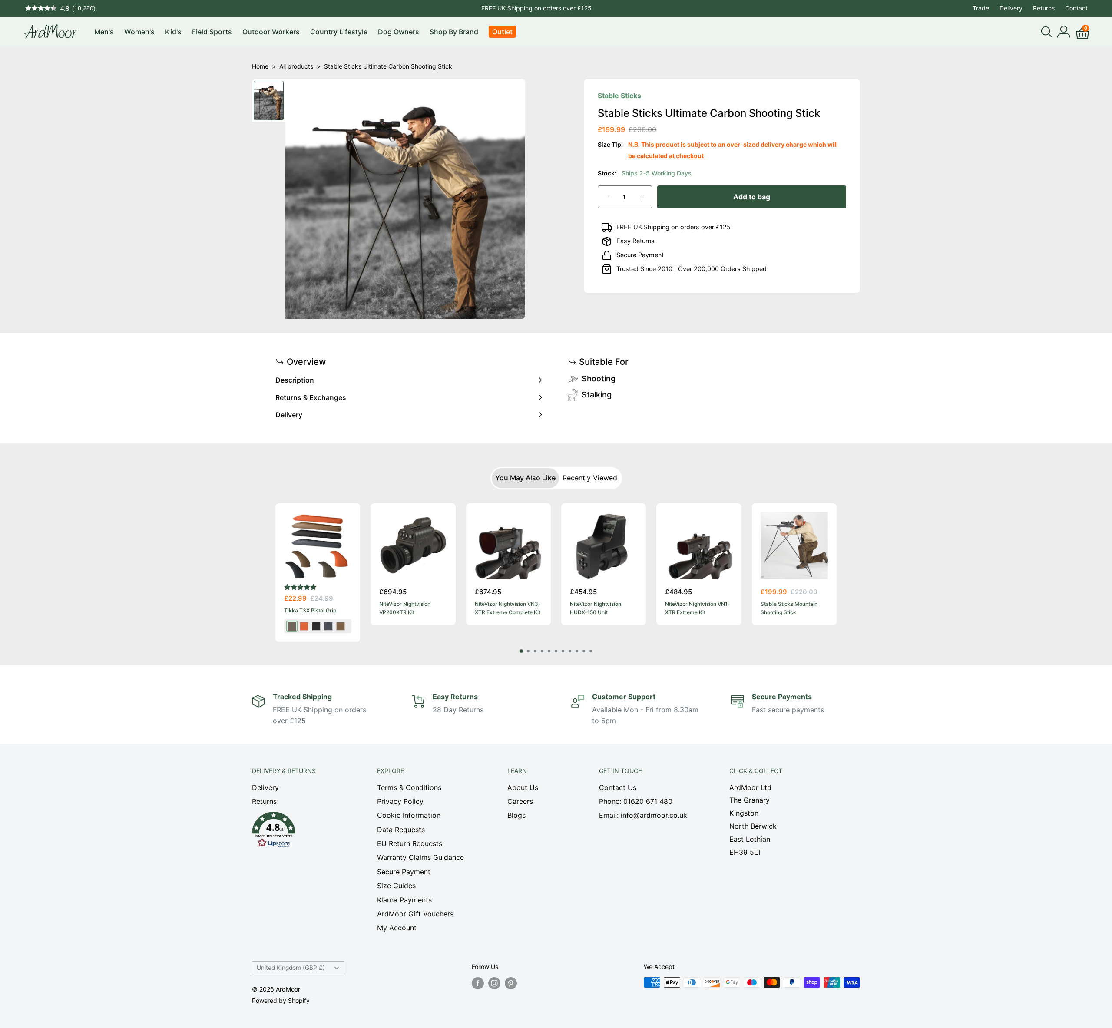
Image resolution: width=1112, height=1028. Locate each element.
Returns (1044, 8)
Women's (139, 31)
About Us (522, 787)
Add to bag (751, 196)
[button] (299, 832)
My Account (397, 927)
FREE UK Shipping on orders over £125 (536, 8)
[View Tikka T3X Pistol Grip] (317, 545)
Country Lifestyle (338, 31)
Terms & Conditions (409, 787)
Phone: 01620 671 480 (635, 801)
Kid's (173, 31)
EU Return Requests (409, 843)
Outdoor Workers (271, 31)
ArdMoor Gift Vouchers (415, 913)
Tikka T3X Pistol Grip (310, 611)
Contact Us (617, 787)
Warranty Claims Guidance (420, 857)
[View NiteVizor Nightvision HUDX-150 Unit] (603, 545)
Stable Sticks (619, 95)
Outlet (502, 31)
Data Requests (401, 829)
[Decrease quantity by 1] (607, 197)
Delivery (1011, 8)
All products (296, 66)
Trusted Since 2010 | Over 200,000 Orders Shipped (691, 268)
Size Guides (396, 885)
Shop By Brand (454, 31)
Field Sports (212, 31)
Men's (104, 31)
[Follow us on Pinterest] (511, 983)
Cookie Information (408, 815)
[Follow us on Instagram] (494, 983)
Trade (981, 8)
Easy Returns (635, 241)
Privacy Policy (400, 801)
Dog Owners (398, 31)
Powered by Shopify (281, 1000)
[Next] (836, 572)
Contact (1076, 8)
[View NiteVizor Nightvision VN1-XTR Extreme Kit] (698, 545)
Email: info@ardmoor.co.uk (643, 815)
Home (260, 66)
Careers (520, 801)
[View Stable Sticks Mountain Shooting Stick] (794, 545)
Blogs (516, 815)
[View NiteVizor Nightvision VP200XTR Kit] (413, 545)
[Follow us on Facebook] (478, 983)
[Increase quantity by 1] (642, 197)
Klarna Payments (404, 900)
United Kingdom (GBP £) (291, 967)
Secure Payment (640, 254)
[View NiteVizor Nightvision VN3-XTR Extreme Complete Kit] (508, 545)
